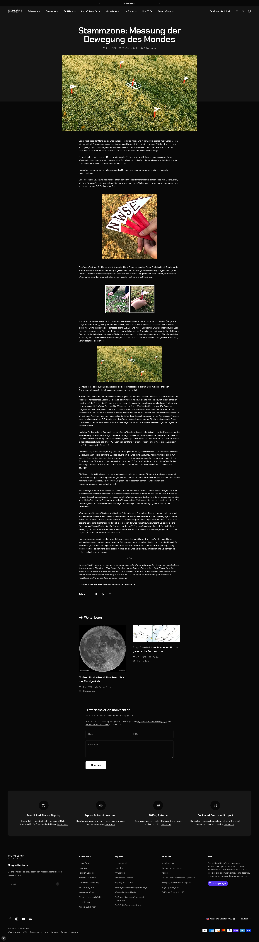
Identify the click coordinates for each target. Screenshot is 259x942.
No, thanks (223, 930)
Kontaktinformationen (70, 932)
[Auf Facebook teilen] (89, 594)
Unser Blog (84, 863)
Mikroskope (111, 11)
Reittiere (68, 11)
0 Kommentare (150, 48)
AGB (25, 932)
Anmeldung (120, 873)
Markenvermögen (86, 892)
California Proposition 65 (173, 892)
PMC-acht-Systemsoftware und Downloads (129, 899)
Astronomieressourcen (172, 868)
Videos (165, 873)
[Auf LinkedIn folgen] (30, 919)
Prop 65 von (84, 902)
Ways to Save (164, 11)
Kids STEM (147, 11)
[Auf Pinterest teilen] (103, 594)
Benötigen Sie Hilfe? (220, 11)
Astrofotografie (89, 11)
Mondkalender (168, 863)
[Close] (254, 919)
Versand (54, 932)
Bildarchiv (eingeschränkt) (90, 897)
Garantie (119, 868)
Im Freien (129, 11)
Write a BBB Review (87, 907)
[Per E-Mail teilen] (110, 594)
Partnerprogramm (87, 887)
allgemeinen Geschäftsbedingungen (152, 721)
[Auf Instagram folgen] (17, 919)
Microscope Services (124, 877)
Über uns (83, 868)
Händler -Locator (86, 873)
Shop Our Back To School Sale (130, 3)
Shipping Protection (124, 882)
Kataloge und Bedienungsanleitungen (131, 887)
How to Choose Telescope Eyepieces (178, 877)
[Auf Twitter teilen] (96, 594)
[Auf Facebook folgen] (10, 919)
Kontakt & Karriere (87, 877)
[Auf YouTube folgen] (23, 919)
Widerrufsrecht (14, 932)
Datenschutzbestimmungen (97, 724)
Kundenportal (121, 863)
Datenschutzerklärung (89, 882)
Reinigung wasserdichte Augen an (177, 882)
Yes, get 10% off (223, 925)
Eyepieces (51, 11)
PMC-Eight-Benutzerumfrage (128, 905)
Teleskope (33, 11)
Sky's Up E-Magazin (170, 887)
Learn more (62, 824)
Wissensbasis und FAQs (125, 892)
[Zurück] (99, 3)
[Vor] (159, 3)
